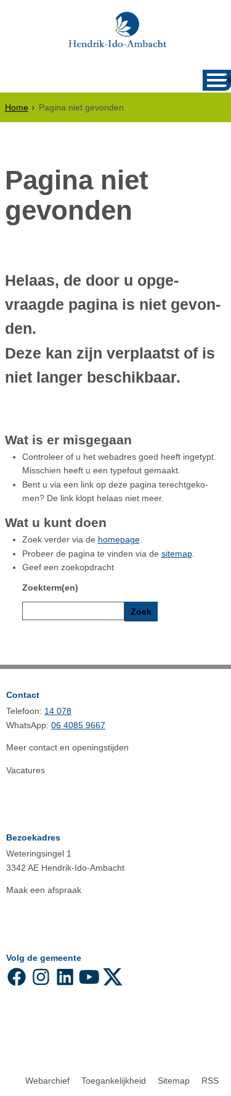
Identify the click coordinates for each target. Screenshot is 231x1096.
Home (16, 107)
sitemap (176, 553)
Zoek (141, 611)
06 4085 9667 (78, 725)
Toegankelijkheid (113, 1081)
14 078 (57, 711)
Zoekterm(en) (50, 587)
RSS (210, 1081)
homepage (119, 539)
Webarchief (47, 1081)
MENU (229, 80)
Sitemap (174, 1081)
